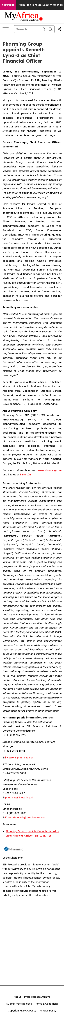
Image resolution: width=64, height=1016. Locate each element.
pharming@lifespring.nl (19, 797)
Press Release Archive (37, 996)
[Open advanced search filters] (51, 29)
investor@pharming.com (19, 757)
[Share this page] (59, 29)
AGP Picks (8, 5)
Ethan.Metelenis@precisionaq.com (25, 817)
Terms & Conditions (46, 1003)
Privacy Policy (47, 1010)
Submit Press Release (19, 1003)
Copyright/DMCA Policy (22, 1010)
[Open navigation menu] (5, 29)
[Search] (43, 29)
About (17, 996)
